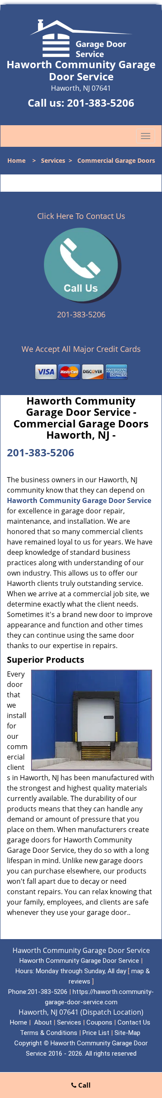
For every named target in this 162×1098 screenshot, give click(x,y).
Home (16, 160)
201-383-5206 (100, 102)
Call (83, 1085)
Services (53, 160)
